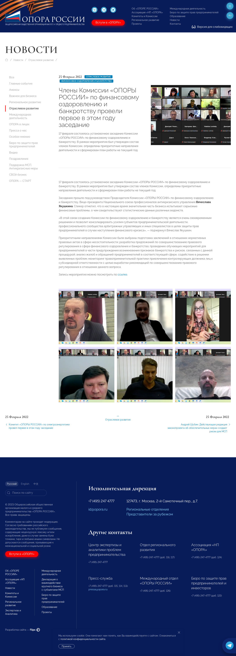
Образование (177, 16)
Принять (66, 646)
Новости (175, 20)
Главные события (20, 83)
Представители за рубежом (149, 514)
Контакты (175, 23)
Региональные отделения (147, 509)
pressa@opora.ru (97, 589)
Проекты (137, 23)
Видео (13, 152)
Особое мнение (19, 136)
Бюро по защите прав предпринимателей (194, 12)
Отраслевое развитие (41, 60)
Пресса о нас (18, 130)
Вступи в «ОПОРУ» (108, 22)
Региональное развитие (145, 20)
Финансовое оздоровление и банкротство (86, 81)
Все (11, 77)
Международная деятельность (187, 8)
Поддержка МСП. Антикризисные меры (23, 166)
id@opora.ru (97, 509)
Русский (12, 483)
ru (230, 15)
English (25, 483)
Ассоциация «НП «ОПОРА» (147, 12)
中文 (36, 483)
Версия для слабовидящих (214, 26)
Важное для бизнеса (22, 96)
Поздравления (18, 158)
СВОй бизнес (18, 174)
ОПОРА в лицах (19, 124)
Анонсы (14, 89)
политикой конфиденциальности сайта (82, 639)
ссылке (122, 274)
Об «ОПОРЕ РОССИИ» (145, 8)
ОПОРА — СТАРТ (20, 181)
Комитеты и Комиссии (144, 16)
